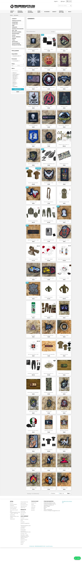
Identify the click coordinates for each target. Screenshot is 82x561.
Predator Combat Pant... (48, 316)
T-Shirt (13, 40)
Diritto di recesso (24, 539)
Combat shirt (15, 23)
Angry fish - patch (64, 487)
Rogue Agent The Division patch (49, 87)
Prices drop (23, 511)
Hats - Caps (14, 30)
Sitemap (22, 542)
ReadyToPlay (12, 514)
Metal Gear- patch (64, 106)
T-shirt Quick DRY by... (64, 354)
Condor (15, 79)
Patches (14, 35)
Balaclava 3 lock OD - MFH (64, 201)
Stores (22, 544)
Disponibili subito (17, 55)
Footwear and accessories (17, 28)
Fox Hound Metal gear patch (33, 163)
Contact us (23, 541)
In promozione (16, 60)
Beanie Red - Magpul (49, 259)
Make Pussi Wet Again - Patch (33, 239)
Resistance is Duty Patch (64, 316)
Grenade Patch (48, 411)
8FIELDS (15, 72)
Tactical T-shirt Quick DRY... (33, 182)
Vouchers (33, 508)
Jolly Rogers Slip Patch (64, 430)
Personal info (33, 502)
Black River (15, 77)
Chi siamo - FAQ (24, 533)
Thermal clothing (16, 43)
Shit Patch (33, 335)
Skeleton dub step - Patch (49, 468)
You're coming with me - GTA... (33, 449)
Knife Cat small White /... (64, 449)
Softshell (14, 38)
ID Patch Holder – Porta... (48, 49)
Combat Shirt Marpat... (48, 297)
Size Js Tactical (23, 503)
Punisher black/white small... (33, 49)
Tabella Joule (12, 518)
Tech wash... (33, 316)
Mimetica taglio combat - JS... (64, 144)
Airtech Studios (16, 74)
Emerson (15, 83)
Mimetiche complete (16, 32)
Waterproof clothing (16, 44)
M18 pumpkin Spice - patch (64, 239)
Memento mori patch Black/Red (49, 354)
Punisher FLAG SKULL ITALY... (33, 430)
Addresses (33, 507)
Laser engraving (13, 508)
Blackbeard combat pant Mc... (33, 373)
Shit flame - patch (33, 487)
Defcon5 (15, 82)
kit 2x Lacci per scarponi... (49, 201)
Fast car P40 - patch (33, 278)
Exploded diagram (13, 507)
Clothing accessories (16, 20)
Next (69, 493)
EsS (14, 85)
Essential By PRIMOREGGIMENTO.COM (18, 87)
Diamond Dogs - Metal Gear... (64, 125)
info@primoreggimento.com (54, 510)
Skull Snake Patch (64, 392)
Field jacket (14, 27)
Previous (52, 493)
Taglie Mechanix (24, 506)
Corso (14, 81)
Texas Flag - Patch (33, 201)
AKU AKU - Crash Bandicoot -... (64, 182)
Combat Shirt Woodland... (64, 297)
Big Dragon (15, 75)
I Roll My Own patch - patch (49, 278)
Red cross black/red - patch (33, 354)
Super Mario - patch (64, 49)
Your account (34, 501)
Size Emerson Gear (24, 504)
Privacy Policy (23, 529)
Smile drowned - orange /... (48, 487)
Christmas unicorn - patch (64, 278)
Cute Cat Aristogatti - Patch (64, 220)
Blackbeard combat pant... (49, 220)
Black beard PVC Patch (49, 430)
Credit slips (33, 505)
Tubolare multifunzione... (64, 163)
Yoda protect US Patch (33, 411)
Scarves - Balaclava (16, 36)
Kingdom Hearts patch (64, 87)
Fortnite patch (33, 144)
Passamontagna (15, 33)
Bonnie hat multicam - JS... (49, 373)
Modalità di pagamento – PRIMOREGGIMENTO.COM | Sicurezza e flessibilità (25, 525)
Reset (17, 91)
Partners (11, 503)
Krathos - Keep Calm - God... (33, 106)
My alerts (33, 510)
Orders (32, 504)
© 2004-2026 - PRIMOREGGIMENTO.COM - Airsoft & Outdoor (41, 546)
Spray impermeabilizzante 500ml (64, 259)
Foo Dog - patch (33, 468)
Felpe (13, 25)
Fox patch (48, 144)
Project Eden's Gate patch (33, 68)
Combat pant (15, 22)
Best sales (22, 514)
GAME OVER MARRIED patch (48, 239)
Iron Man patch (64, 68)
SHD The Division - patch (48, 182)
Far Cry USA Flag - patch (33, 87)
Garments (14, 18)
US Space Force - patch (64, 335)
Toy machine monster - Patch (64, 468)
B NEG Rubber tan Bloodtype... (33, 392)
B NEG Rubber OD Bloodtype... (64, 373)
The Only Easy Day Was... (33, 297)
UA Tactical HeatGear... (48, 449)
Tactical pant (15, 41)
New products (23, 512)
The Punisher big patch (33, 125)
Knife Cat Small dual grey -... (48, 335)
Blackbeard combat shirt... (33, 220)
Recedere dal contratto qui (67, 502)
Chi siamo (22, 521)
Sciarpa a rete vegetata (33, 259)
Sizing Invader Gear (24, 501)
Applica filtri (17, 89)
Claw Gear (15, 78)
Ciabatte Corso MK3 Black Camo (49, 163)
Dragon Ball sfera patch (48, 68)
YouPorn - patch (49, 125)
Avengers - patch (49, 106)
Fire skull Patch (64, 411)
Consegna (22, 517)
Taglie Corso (23, 507)
